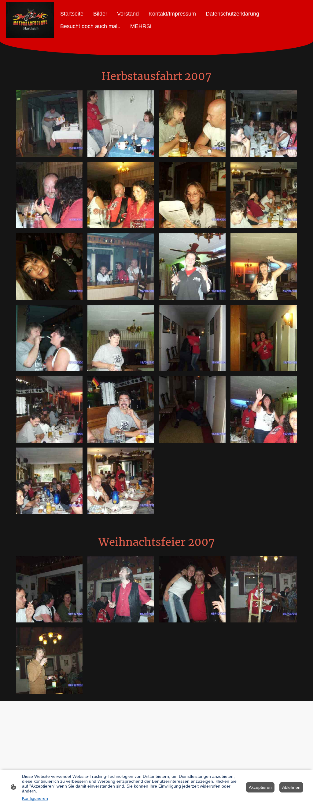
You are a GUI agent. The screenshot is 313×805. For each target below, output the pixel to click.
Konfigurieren (35, 798)
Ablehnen (291, 787)
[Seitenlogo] (30, 20)
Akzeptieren (260, 787)
